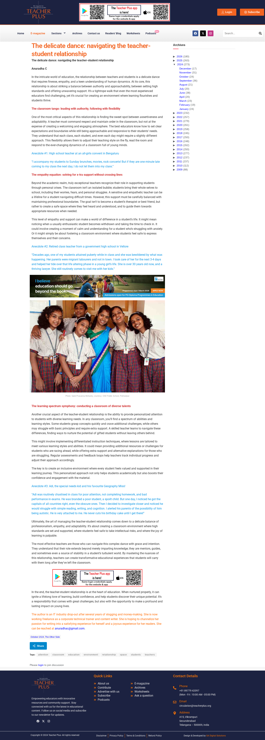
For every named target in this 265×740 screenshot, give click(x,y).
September (185, 80)
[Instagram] (210, 33)
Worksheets (133, 33)
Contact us (94, 33)
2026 (179, 56)
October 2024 (37, 637)
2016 (179, 141)
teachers (150, 654)
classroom (58, 654)
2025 (179, 60)
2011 (179, 161)
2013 (179, 153)
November (185, 72)
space (123, 654)
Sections (56, 33)
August (183, 84)
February (184, 104)
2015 (179, 145)
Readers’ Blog (113, 33)
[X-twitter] (203, 33)
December (185, 68)
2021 (179, 121)
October (184, 76)
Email (183, 701)
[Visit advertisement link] (97, 286)
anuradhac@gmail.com (70, 628)
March (183, 100)
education (74, 654)
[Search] (260, 33)
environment (91, 654)
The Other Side (52, 637)
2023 (179, 112)
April (181, 96)
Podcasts (151, 33)
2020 (179, 125)
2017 (179, 137)
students (136, 654)
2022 (179, 117)
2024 (180, 64)
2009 (179, 169)
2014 (179, 149)
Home (20, 33)
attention (43, 654)
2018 (179, 133)
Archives (77, 33)
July (181, 88)
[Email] (174, 702)
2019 (179, 129)
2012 (179, 157)
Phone (183, 686)
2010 (179, 165)
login (41, 665)
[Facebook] (195, 33)
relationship (109, 654)
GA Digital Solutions (216, 735)
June (182, 92)
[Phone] (174, 688)
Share (40, 645)
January (184, 108)
